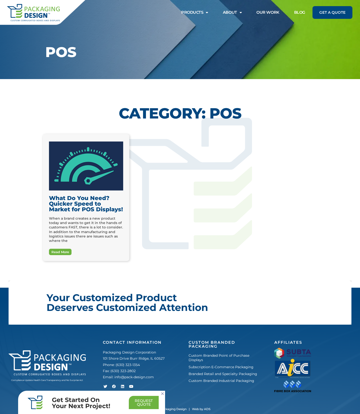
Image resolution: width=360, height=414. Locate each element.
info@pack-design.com (134, 377)
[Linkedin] (122, 386)
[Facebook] (114, 386)
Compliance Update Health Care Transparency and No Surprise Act (47, 380)
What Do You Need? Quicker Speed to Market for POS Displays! (86, 204)
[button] (162, 393)
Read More (60, 252)
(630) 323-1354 (128, 365)
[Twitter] (105, 386)
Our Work (267, 12)
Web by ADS (201, 409)
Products (192, 12)
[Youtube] (131, 386)
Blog (299, 12)
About (230, 12)
